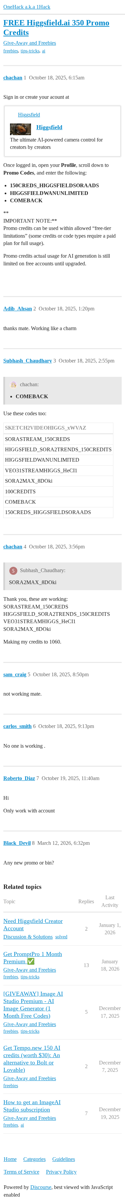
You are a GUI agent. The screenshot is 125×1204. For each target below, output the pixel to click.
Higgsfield (29, 114)
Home (10, 1159)
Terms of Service (21, 1172)
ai (43, 50)
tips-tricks (30, 50)
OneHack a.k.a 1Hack (26, 7)
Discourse (40, 1187)
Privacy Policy (61, 1172)
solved (61, 936)
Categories (34, 1159)
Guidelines (63, 1159)
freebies (10, 50)
